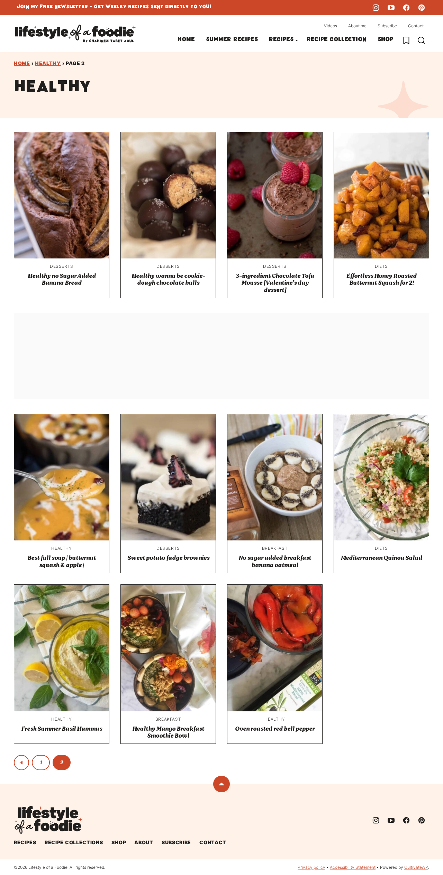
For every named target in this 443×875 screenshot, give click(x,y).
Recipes (281, 40)
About (143, 842)
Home (186, 40)
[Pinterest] (421, 7)
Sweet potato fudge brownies (168, 558)
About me (357, 25)
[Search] (421, 40)
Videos (330, 25)
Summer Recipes (232, 40)
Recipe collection (337, 40)
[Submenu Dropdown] (297, 40)
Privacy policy (311, 867)
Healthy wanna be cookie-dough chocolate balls (168, 279)
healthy (48, 63)
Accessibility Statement (353, 867)
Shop (385, 40)
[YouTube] (391, 7)
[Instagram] (375, 7)
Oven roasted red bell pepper (275, 728)
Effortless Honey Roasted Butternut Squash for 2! (381, 279)
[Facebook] (406, 7)
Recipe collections (74, 842)
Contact (416, 25)
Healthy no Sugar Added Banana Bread (62, 279)
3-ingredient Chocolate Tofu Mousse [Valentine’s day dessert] (275, 283)
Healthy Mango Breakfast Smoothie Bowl (168, 732)
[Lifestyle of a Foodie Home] (75, 34)
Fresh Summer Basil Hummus (61, 728)
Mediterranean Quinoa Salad (381, 558)
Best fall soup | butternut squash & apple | (61, 561)
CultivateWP (416, 867)
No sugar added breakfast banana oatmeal (274, 561)
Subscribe (387, 25)
